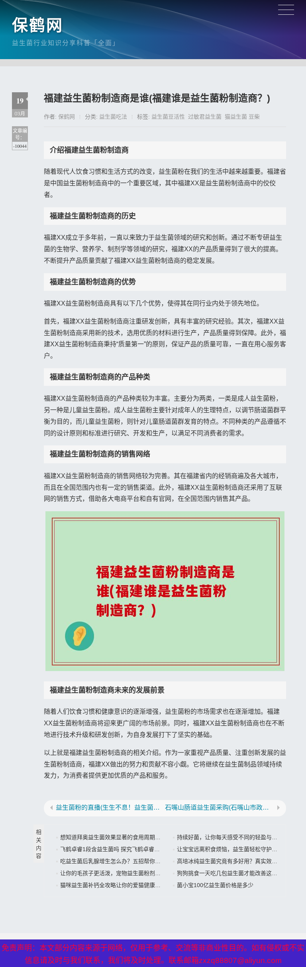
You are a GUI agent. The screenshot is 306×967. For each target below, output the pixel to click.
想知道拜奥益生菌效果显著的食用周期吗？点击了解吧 (127, 837)
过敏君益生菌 (205, 116)
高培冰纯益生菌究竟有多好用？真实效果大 (230, 861)
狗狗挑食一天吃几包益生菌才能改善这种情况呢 (235, 873)
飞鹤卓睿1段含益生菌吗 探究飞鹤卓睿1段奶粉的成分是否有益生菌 (142, 849)
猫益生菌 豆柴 (242, 116)
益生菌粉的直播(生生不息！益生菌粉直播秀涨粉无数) (110, 807)
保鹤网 (37, 25)
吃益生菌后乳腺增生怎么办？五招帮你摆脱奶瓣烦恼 (124, 861)
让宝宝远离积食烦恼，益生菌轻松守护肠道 (230, 849)
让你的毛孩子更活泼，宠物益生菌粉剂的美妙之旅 (121, 873)
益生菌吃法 (113, 116)
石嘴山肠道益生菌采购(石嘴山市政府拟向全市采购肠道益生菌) (219, 807)
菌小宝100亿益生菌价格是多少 (215, 885)
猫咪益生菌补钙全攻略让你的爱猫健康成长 (113, 885)
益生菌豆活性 (168, 116)
